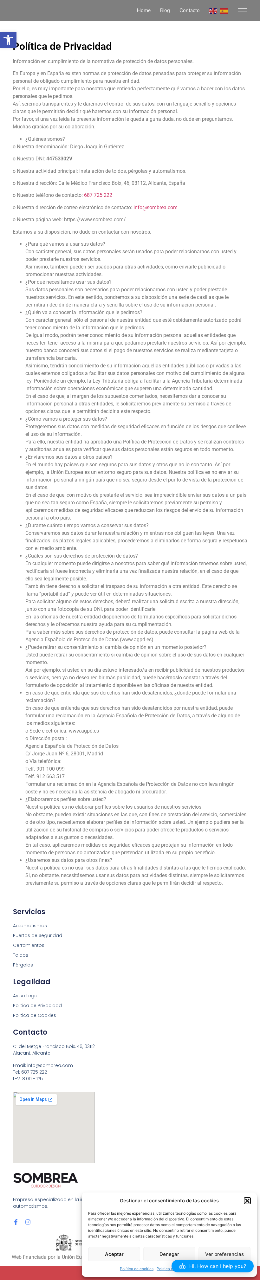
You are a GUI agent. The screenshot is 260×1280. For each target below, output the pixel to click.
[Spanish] (224, 10)
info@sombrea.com (155, 207)
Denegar (169, 1254)
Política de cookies (136, 1268)
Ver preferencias (224, 1254)
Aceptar (114, 1254)
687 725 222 (98, 195)
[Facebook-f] (16, 1222)
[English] (213, 10)
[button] (8, 40)
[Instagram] (28, 1222)
